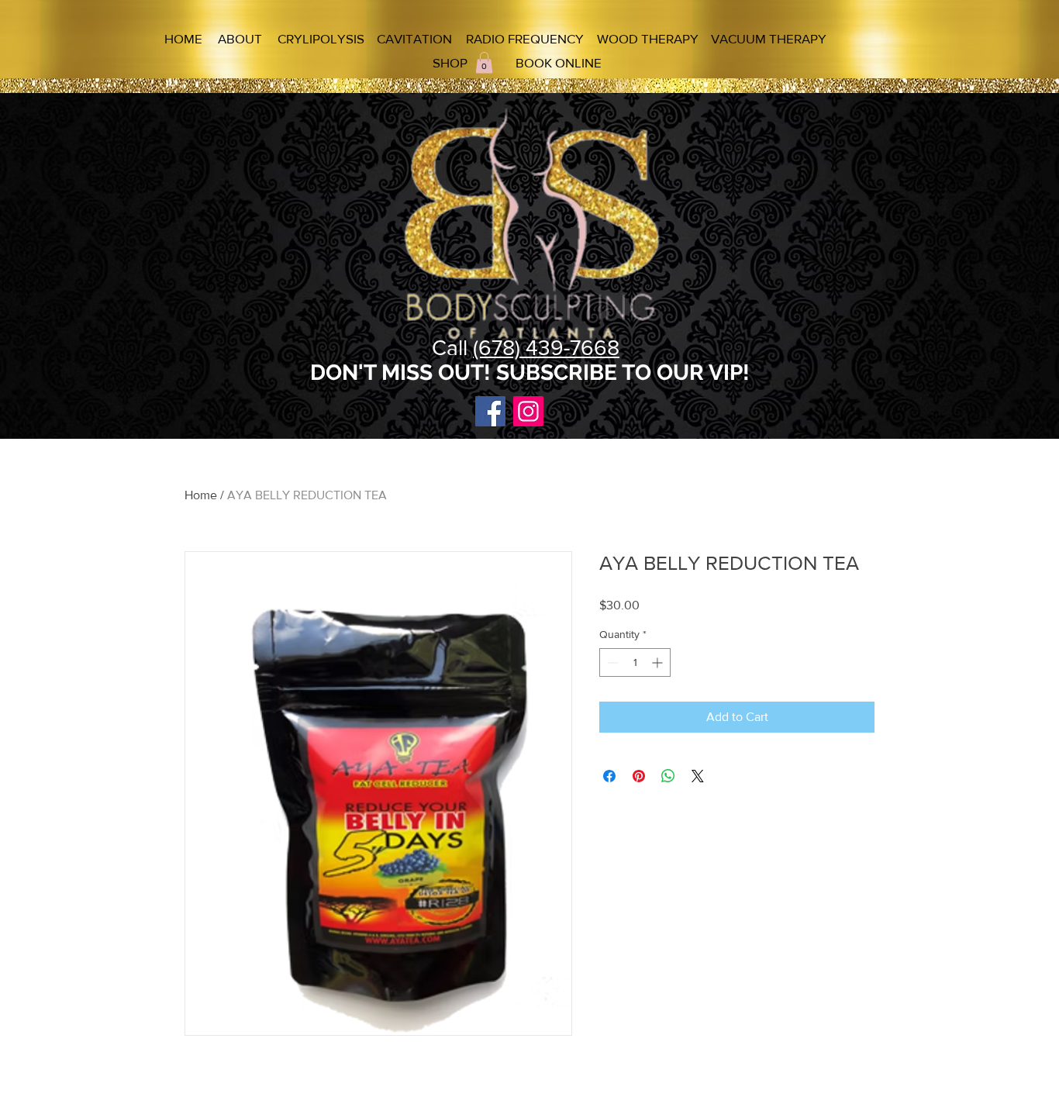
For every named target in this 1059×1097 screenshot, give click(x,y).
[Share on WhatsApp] (668, 776)
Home (201, 495)
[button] (484, 62)
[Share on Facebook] (609, 776)
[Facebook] (490, 411)
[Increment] (658, 662)
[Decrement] (611, 662)
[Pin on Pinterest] (639, 776)
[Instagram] (528, 411)
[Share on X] (697, 776)
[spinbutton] (635, 662)
